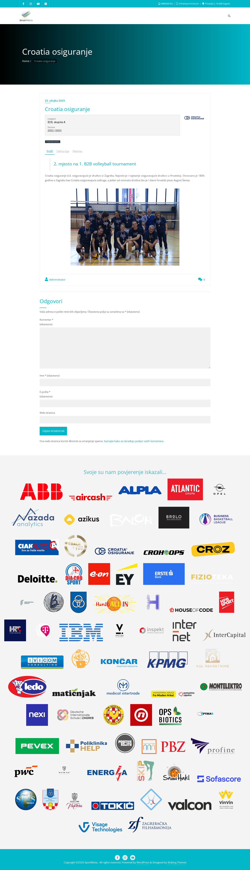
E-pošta (46, 394)
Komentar (46, 322)
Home (25, 61)
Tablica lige (62, 151)
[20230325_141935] (125, 227)
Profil (50, 151)
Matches (77, 151)
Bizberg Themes (177, 862)
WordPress (143, 862)
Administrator (57, 279)
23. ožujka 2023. (55, 100)
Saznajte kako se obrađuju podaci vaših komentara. (134, 441)
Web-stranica (47, 412)
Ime (50, 375)
